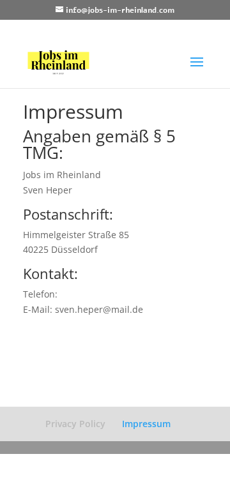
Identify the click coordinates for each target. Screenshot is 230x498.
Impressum (146, 424)
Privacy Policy (75, 424)
